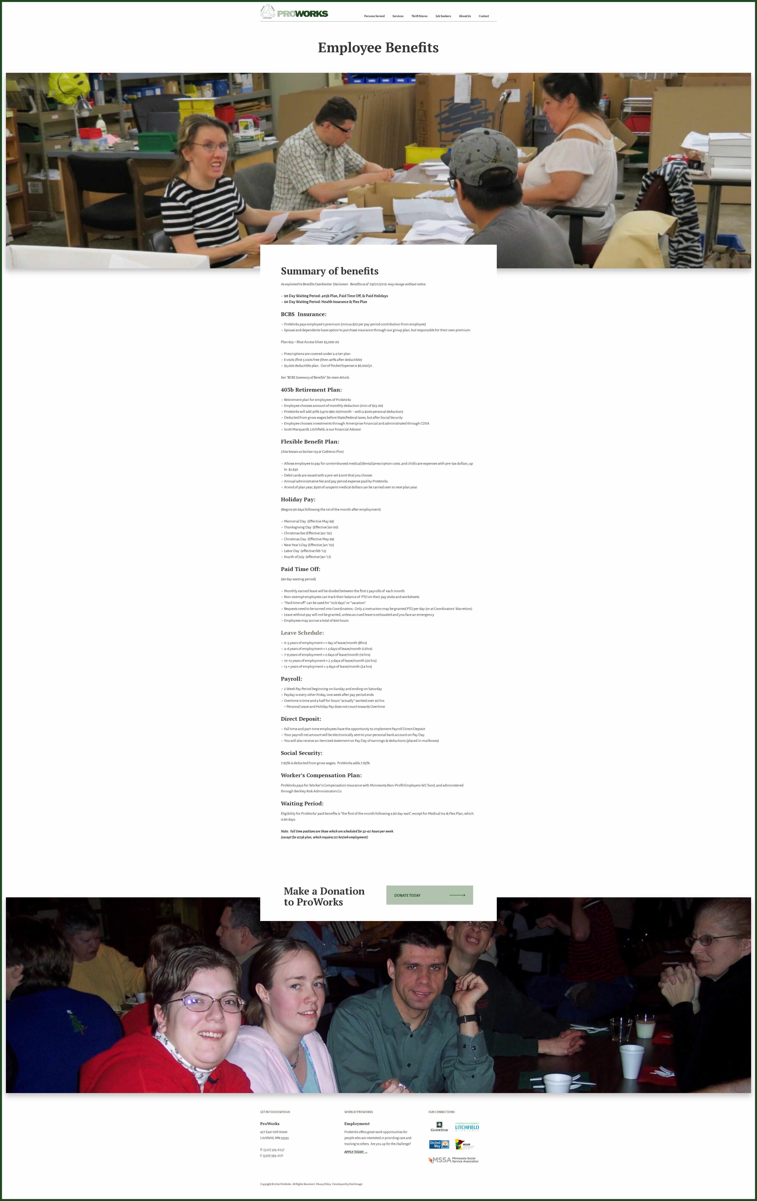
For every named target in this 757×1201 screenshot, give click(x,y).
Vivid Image (356, 1184)
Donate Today (407, 896)
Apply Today (354, 1151)
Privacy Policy (323, 1184)
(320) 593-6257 (273, 1150)
